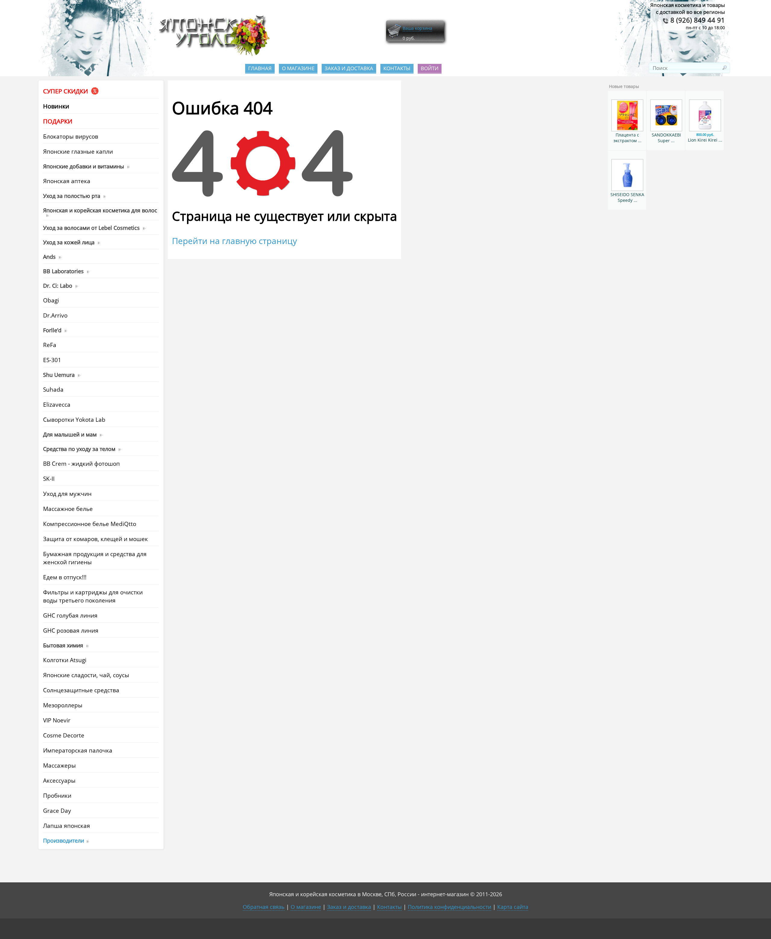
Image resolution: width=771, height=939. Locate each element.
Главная (260, 68)
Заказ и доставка (349, 68)
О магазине (298, 68)
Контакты (396, 68)
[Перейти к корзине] (394, 37)
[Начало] (212, 54)
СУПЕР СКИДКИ (66, 91)
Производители (63, 840)
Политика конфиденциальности (449, 906)
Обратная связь (264, 906)
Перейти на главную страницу (234, 240)
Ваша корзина (417, 28)
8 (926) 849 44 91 (697, 20)
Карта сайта (512, 906)
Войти (430, 68)
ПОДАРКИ (57, 121)
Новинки (56, 106)
